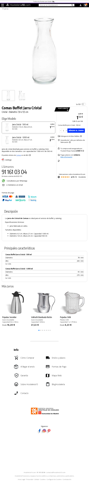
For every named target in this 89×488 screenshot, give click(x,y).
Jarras (6, 9)
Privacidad (29, 479)
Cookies (43, 479)
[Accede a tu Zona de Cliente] (80, 6)
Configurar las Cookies (54, 479)
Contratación (67, 479)
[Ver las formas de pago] (19, 201)
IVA (78, 104)
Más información (66, 157)
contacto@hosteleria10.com (55, 472)
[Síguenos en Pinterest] (49, 432)
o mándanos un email (14, 185)
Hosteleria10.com (30, 472)
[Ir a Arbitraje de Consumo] (45, 415)
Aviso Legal (21, 479)
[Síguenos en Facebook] (39, 432)
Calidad (36, 479)
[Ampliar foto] (44, 88)
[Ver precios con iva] (83, 104)
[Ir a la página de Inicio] (18, 5)
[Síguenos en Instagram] (44, 432)
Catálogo (8, 160)
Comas (18, 155)
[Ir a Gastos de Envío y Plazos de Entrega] (67, 110)
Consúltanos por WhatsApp (16, 181)
